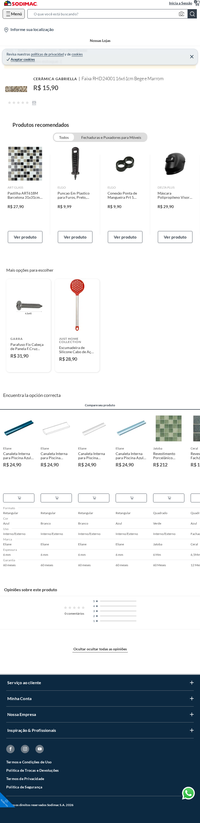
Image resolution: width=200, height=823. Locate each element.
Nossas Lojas (100, 40)
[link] (25, 194)
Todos (64, 137)
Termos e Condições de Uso (29, 762)
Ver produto (25, 236)
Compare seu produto (100, 405)
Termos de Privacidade (25, 778)
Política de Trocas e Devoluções (32, 770)
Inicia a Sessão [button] (180, 3)
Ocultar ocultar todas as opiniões (100, 649)
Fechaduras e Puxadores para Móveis (111, 137)
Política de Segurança (24, 787)
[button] (113, 13)
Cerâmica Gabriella (55, 79)
